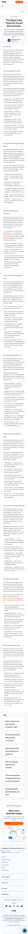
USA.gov (6, 255)
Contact (3, 856)
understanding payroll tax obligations (13, 598)
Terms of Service (9, 918)
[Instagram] (6, 906)
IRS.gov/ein (6, 236)
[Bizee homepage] (4, 2)
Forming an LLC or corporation (11, 217)
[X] (14, 906)
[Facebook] (10, 906)
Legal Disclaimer (5, 865)
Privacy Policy (5, 862)
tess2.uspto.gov (18, 185)
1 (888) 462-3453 (7, 848)
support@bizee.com (18, 848)
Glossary (3, 867)
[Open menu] (25, 2)
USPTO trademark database (12, 165)
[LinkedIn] (17, 906)
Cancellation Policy (6, 859)
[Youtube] (21, 906)
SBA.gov (6, 249)
